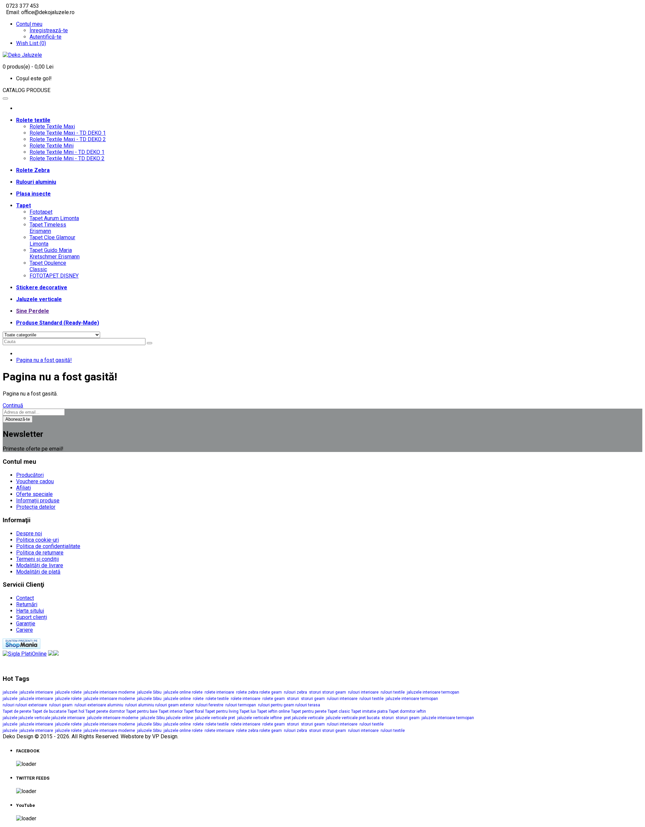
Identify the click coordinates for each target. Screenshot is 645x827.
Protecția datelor (35, 507)
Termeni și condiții (37, 559)
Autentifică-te (45, 37)
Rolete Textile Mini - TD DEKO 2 (67, 158)
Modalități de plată (38, 572)
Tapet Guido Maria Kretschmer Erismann (55, 253)
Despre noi (29, 533)
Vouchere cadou (35, 481)
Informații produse (37, 500)
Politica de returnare (39, 552)
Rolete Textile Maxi (52, 126)
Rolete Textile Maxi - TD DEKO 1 (68, 133)
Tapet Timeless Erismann (48, 227)
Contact (25, 598)
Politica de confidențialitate (48, 546)
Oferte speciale (34, 494)
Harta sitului (30, 611)
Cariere (24, 630)
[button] (322, 90)
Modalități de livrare (39, 565)
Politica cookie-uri (37, 540)
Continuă (13, 405)
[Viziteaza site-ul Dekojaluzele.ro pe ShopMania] (21, 647)
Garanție (25, 623)
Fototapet (41, 212)
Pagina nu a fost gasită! (44, 360)
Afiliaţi (23, 488)
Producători (30, 475)
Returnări (26, 604)
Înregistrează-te (49, 30)
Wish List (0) (31, 43)
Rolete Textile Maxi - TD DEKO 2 (68, 139)
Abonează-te (17, 419)
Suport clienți (31, 617)
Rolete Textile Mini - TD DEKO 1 (67, 152)
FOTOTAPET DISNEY (54, 276)
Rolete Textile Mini (52, 145)
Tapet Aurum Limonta (54, 218)
